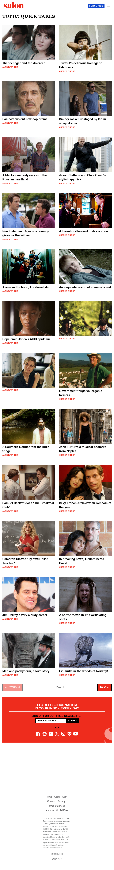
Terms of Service (56, 806)
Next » (104, 687)
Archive (50, 810)
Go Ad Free (62, 810)
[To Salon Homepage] (14, 5)
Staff (64, 797)
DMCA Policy (57, 859)
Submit (72, 720)
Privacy (61, 801)
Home (49, 797)
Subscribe (96, 6)
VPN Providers (57, 854)
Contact (51, 801)
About (57, 797)
